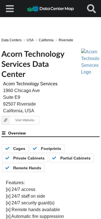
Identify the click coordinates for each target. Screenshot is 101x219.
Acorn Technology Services (30, 83)
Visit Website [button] (24, 120)
